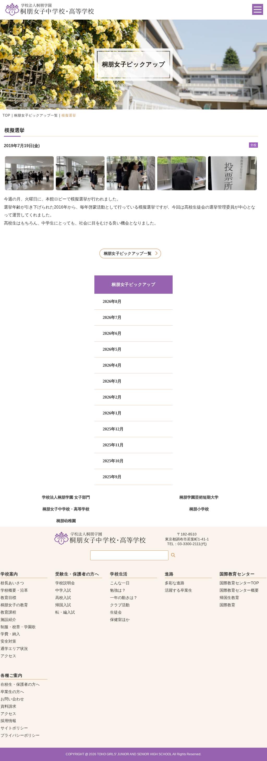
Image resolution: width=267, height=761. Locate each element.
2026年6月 (112, 333)
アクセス (8, 656)
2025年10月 (113, 461)
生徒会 (116, 612)
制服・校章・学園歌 (18, 627)
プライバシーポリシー (20, 735)
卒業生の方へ (12, 691)
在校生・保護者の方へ (20, 684)
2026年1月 (112, 413)
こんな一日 (120, 583)
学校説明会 (65, 583)
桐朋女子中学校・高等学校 (66, 509)
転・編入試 (65, 612)
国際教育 (227, 605)
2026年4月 (112, 365)
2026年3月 (112, 381)
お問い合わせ (12, 699)
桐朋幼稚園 (66, 520)
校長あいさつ (12, 583)
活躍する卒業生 (178, 590)
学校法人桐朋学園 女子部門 (66, 497)
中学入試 (63, 590)
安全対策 (8, 641)
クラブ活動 (120, 605)
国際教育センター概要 (239, 590)
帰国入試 (63, 605)
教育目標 (8, 597)
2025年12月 (113, 429)
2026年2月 (112, 397)
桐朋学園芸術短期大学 (199, 497)
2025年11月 (113, 445)
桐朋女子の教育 (14, 605)
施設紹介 (8, 619)
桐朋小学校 (199, 509)
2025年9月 (112, 477)
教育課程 (8, 612)
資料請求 (8, 706)
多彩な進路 (174, 583)
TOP (6, 115)
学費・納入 (10, 634)
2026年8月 (112, 301)
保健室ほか (120, 619)
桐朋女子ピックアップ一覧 (36, 115)
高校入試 (63, 597)
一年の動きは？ (123, 597)
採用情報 (8, 720)
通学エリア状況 (14, 648)
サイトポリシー (14, 728)
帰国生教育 (229, 597)
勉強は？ (118, 590)
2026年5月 (112, 349)
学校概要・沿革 (14, 590)
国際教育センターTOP (239, 583)
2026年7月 (112, 317)
